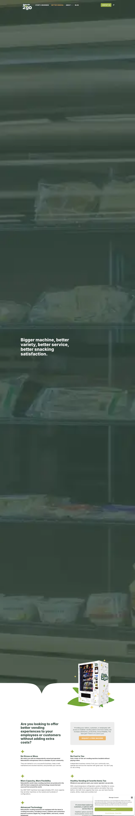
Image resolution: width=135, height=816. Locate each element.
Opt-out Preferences (109, 813)
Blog (77, 5)
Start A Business (42, 5)
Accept (113, 809)
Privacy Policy (118, 813)
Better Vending (57, 5)
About (68, 5)
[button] (132, 797)
